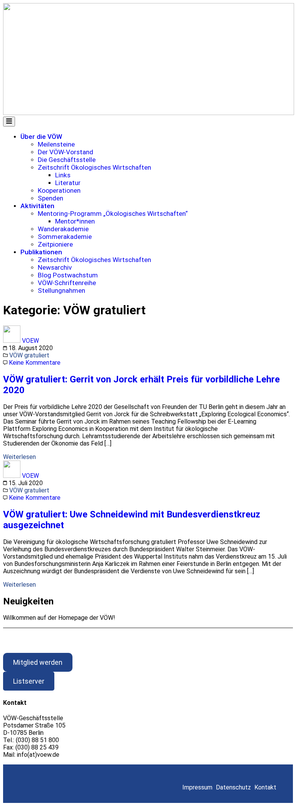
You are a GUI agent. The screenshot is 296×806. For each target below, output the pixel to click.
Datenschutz (233, 787)
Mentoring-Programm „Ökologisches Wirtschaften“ (113, 213)
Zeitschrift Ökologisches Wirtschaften (94, 167)
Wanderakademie (63, 229)
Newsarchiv (55, 267)
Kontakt (265, 787)
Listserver (28, 681)
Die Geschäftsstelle (67, 160)
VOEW (30, 340)
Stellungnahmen (61, 290)
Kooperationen (59, 190)
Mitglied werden (37, 662)
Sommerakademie (65, 236)
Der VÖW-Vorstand (65, 152)
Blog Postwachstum (68, 275)
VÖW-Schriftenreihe (67, 283)
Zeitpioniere (55, 244)
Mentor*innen (75, 221)
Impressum (197, 787)
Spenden (50, 198)
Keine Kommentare (35, 362)
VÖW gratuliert (29, 355)
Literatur (68, 183)
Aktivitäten (37, 206)
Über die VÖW (41, 136)
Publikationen (41, 252)
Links (63, 175)
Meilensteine (56, 144)
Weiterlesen (19, 457)
